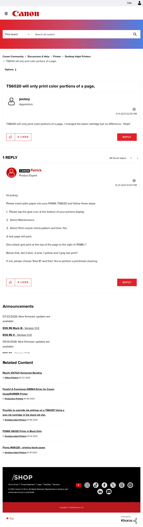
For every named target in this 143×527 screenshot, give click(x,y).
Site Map (47, 484)
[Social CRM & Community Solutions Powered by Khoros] (129, 519)
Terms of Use (13, 484)
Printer (57, 56)
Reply (127, 137)
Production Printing (14, 398)
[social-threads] (122, 485)
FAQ (129, 3)
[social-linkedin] (100, 491)
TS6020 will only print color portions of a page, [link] (31, 61)
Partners (56, 484)
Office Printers (11, 377)
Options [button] (9, 69)
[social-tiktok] (96, 485)
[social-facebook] (104, 485)
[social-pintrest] (130, 485)
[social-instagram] (87, 485)
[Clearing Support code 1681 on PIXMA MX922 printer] (131, 158)
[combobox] (86, 34)
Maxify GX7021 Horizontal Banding (22, 373)
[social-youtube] (78, 485)
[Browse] (7, 13)
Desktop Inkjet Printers (78, 56)
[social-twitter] (113, 485)
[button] (10, 137)
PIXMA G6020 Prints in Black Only (22, 431)
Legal (39, 484)
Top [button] (11, 518)
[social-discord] (109, 491)
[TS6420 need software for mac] (137, 158)
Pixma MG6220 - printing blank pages (24, 447)
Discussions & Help (38, 56)
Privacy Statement (28, 484)
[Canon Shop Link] (20, 477)
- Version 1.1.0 (21, 328)
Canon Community (25, 13)
